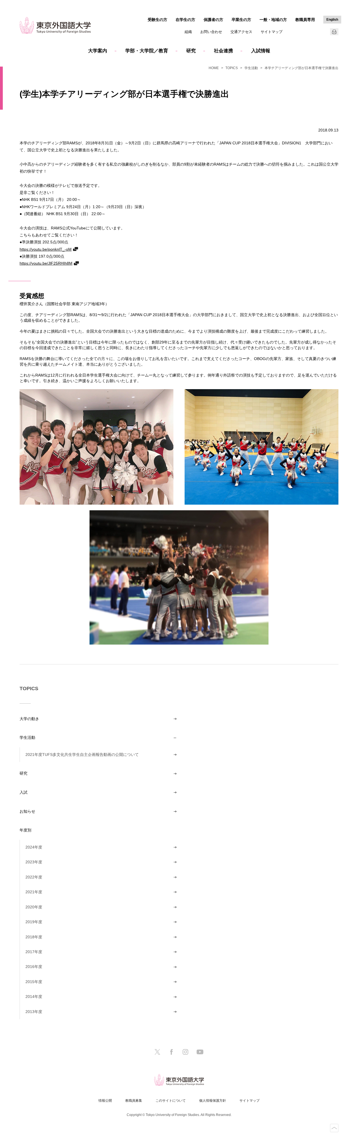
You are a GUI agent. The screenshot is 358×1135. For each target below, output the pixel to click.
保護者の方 (213, 19)
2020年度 (33, 907)
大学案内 (97, 50)
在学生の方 (185, 19)
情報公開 (105, 1101)
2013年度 (33, 1011)
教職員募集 (133, 1101)
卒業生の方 (241, 19)
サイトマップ (271, 32)
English (332, 20)
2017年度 (33, 952)
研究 (191, 50)
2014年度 (33, 996)
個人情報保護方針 (212, 1101)
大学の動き (29, 718)
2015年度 (33, 981)
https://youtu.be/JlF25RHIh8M (46, 263)
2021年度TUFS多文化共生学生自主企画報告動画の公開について (82, 754)
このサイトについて (171, 1101)
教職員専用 (305, 19)
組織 (188, 32)
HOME (214, 68)
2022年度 (33, 877)
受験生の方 (157, 19)
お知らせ (27, 811)
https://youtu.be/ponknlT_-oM (46, 249)
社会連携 (223, 50)
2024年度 (33, 847)
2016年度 (33, 966)
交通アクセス (241, 32)
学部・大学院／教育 (146, 50)
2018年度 (33, 937)
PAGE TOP (334, 1128)
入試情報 (260, 50)
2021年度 (33, 892)
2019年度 (33, 922)
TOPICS (231, 68)
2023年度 (33, 862)
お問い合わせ (211, 32)
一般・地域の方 (273, 19)
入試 (23, 792)
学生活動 (251, 68)
